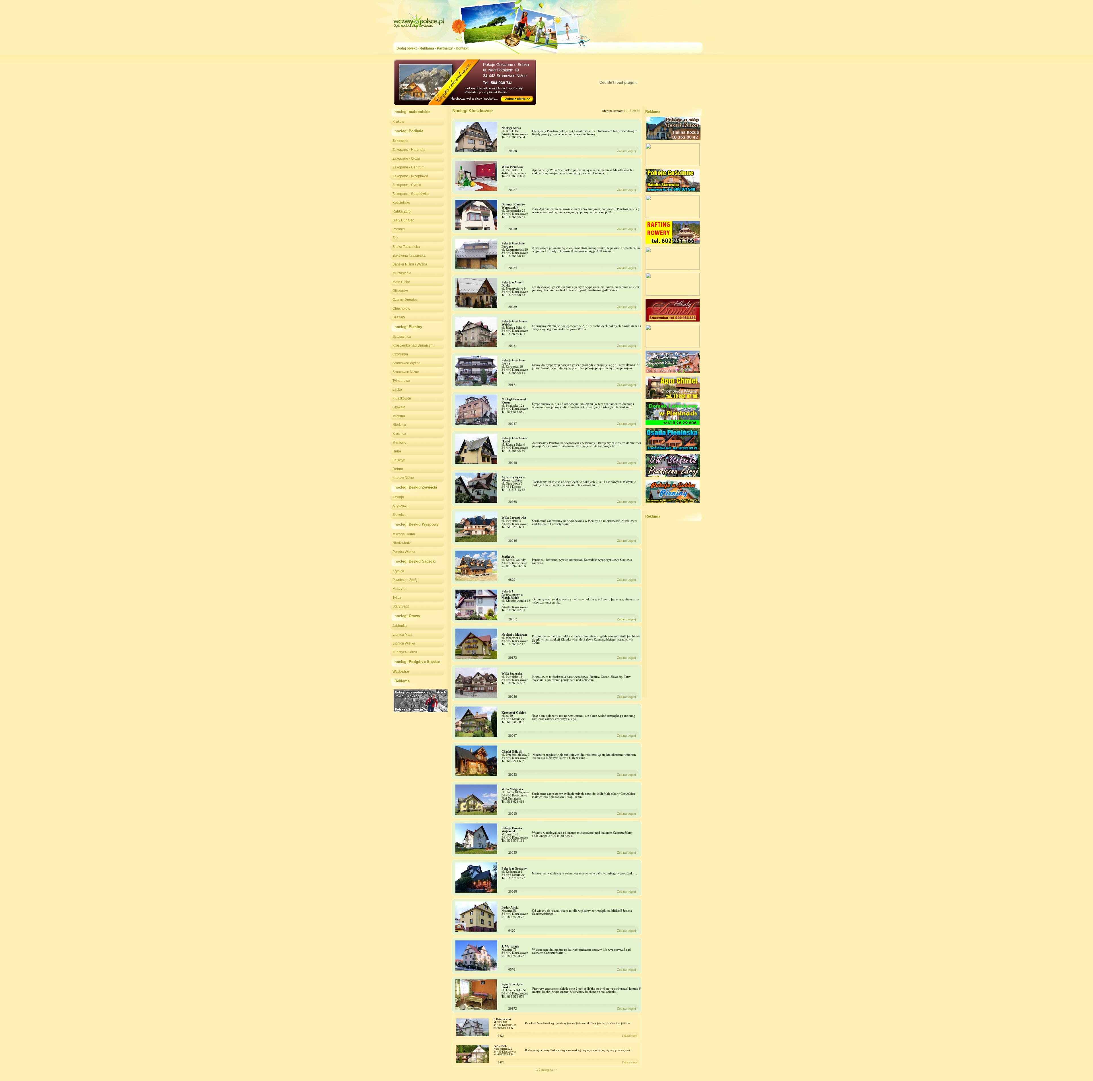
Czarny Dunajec (405, 300)
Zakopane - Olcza (406, 158)
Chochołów (401, 308)
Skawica (399, 515)
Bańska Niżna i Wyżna (410, 264)
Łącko (397, 390)
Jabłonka (400, 626)
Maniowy (399, 442)
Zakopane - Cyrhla (407, 185)
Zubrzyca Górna (405, 652)
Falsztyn (399, 460)
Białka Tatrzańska (406, 247)
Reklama (427, 48)
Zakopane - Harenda (409, 150)
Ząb (395, 238)
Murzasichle (402, 273)
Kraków (398, 121)
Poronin (399, 229)
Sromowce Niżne (406, 372)
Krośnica (399, 434)
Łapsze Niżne (403, 478)
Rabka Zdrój (402, 211)
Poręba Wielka (404, 552)
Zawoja (398, 497)
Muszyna (399, 589)
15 (630, 110)
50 (638, 110)
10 (626, 110)
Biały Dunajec (403, 220)
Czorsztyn (400, 354)
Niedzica (399, 425)
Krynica (398, 571)
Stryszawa (400, 506)
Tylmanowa (401, 381)
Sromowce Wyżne (406, 363)
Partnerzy (445, 48)
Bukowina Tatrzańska (409, 256)
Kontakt (462, 48)
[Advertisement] (672, 612)
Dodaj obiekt (406, 48)
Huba (397, 451)
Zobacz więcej (626, 151)
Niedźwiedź (402, 543)
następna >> (549, 1069)
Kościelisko (401, 203)
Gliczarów (400, 291)
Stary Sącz (401, 606)
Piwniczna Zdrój (405, 580)
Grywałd (399, 407)
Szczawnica (402, 337)
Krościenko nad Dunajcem (413, 345)
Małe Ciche (401, 282)
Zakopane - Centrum (408, 167)
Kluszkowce (402, 398)
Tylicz (397, 598)
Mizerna (399, 416)
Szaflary (399, 317)
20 (634, 110)
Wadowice (401, 672)
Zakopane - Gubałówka (411, 194)
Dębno (398, 469)
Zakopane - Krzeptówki (410, 176)
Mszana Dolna (404, 534)
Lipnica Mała (402, 635)
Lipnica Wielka (404, 643)
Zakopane (400, 141)
